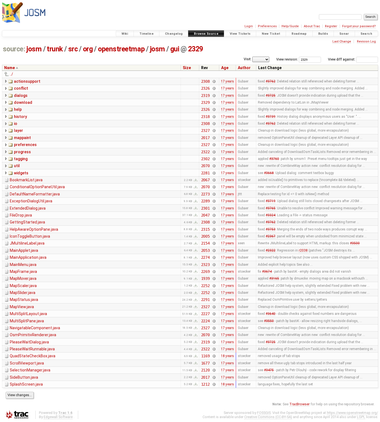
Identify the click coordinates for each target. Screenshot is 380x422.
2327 (205, 130)
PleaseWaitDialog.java (29, 342)
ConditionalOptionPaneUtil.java (37, 187)
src (73, 49)
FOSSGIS (264, 413)
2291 (205, 299)
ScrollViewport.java (27, 363)
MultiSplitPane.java (27, 321)
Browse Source (206, 34)
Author (244, 68)
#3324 (270, 215)
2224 (205, 321)
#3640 (270, 314)
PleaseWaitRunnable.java (32, 349)
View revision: (287, 59)
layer (18, 130)
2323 (205, 264)
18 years (227, 356)
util (17, 166)
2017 (205, 137)
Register (331, 26)
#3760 (274, 159)
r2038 (303, 250)
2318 (205, 116)
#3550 (269, 321)
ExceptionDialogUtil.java (31, 201)
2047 (205, 215)
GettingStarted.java (27, 222)
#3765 (270, 208)
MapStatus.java (24, 299)
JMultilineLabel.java (27, 243)
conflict (21, 88)
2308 (205, 81)
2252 (205, 285)
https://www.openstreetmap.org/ (352, 413)
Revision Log (366, 41)
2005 (205, 236)
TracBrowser (299, 404)
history (20, 116)
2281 (205, 173)
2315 (205, 229)
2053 (205, 250)
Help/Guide (290, 26)
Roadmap (299, 34)
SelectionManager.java (30, 370)
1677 (205, 363)
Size (187, 68)
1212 (205, 384)
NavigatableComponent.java (35, 328)
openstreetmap (121, 49)
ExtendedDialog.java (28, 208)
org (88, 49)
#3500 (355, 243)
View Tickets (240, 34)
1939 (205, 278)
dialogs (21, 95)
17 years (227, 81)
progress (22, 152)
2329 (195, 49)
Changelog (173, 34)
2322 (205, 152)
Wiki (125, 34)
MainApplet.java (24, 250)
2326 (205, 88)
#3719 (270, 201)
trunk (55, 49)
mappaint (22, 137)
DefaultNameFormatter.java (35, 194)
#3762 (270, 81)
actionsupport (27, 81)
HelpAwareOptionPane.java (34, 229)
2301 (205, 208)
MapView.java (22, 307)
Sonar (344, 34)
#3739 (270, 117)
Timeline (146, 34)
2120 (205, 370)
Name (9, 68)
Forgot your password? (359, 26)
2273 (205, 194)
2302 (205, 159)
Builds (323, 34)
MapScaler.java (23, 285)
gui (174, 49)
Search (366, 34)
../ (11, 74)
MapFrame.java (23, 271)
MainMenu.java (23, 264)
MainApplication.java (28, 257)
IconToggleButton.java (30, 236)
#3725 (270, 95)
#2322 (270, 250)
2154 (205, 243)
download (23, 102)
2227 (205, 314)
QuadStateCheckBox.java (32, 356)
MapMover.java (23, 278)
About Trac (312, 26)
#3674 (267, 271)
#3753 (270, 229)
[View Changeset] (214, 81)
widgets (21, 173)
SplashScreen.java (26, 384)
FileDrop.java (21, 215)
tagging (21, 159)
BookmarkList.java (26, 180)
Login (249, 26)
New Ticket (271, 34)
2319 (205, 95)
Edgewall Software (58, 417)
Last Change (341, 41)
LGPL (361, 417)
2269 (205, 271)
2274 (205, 257)
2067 (205, 180)
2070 (205, 166)
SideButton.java (24, 377)
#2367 (270, 236)
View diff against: (342, 59)
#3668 (269, 173)
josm (33, 49)
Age (224, 68)
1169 (205, 356)
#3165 (274, 278)
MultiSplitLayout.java (28, 314)
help (18, 109)
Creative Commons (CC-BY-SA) (268, 417)
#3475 (269, 370)
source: (14, 49)
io (15, 123)
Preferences (267, 26)
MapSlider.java (22, 292)
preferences (25, 144)
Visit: (247, 59)
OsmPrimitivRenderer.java (33, 335)
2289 (205, 201)
